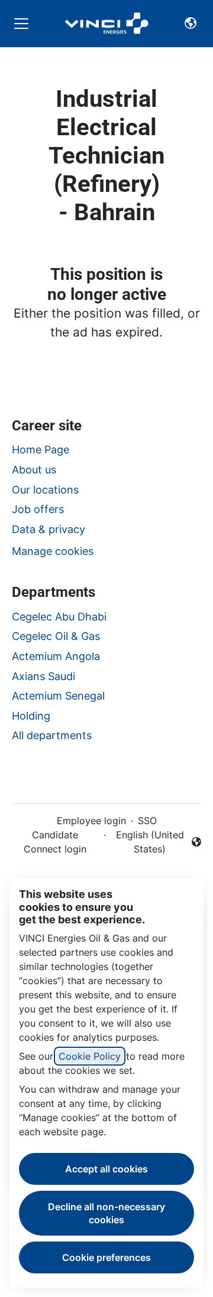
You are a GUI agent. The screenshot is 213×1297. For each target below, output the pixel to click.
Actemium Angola (56, 656)
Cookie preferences (106, 1257)
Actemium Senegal (58, 696)
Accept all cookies (106, 1169)
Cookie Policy (90, 1056)
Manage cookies (52, 551)
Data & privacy (48, 529)
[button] (190, 23)
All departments (52, 735)
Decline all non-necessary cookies (106, 1213)
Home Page (40, 449)
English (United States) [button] (149, 842)
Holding (31, 716)
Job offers (38, 509)
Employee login (91, 820)
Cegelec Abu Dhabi (59, 616)
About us (34, 469)
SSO (147, 820)
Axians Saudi (43, 676)
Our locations (45, 489)
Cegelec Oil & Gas (56, 636)
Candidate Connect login (55, 842)
